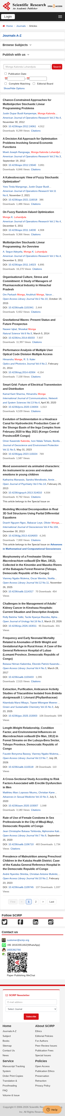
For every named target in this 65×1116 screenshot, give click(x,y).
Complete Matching (19, 83)
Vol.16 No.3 (36, 621)
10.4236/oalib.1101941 (21, 307)
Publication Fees (44, 1050)
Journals (21, 26)
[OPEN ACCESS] (54, 5)
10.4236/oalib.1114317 (20, 591)
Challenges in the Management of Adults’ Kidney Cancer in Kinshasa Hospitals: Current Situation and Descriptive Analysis (31, 607)
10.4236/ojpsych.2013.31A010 (25, 492)
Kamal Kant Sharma (14, 394)
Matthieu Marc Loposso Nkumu (20, 792)
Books (6, 1040)
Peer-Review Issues (46, 1045)
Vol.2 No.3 (55, 156)
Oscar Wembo (38, 578)
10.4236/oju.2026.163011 (22, 625)
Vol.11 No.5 (9, 449)
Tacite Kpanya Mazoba (37, 617)
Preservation (42, 1076)
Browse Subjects (16, 45)
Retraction (40, 1080)
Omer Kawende (16, 441)
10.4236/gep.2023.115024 (22, 453)
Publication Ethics (44, 1071)
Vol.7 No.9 (40, 835)
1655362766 (14, 949)
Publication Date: (17, 73)
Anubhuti (35, 294)
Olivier (51, 522)
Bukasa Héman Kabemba (17, 663)
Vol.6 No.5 (26, 333)
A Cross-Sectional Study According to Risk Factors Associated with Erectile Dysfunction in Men (32, 783)
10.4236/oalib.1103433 (21, 677)
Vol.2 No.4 (55, 117)
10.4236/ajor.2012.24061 (22, 126)
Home (9, 26)
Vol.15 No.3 (47, 707)
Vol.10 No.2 (41, 878)
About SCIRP (45, 1026)
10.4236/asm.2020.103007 (23, 805)
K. (14, 217)
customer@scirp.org (18, 940)
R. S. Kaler (29, 359)
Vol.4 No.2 (41, 363)
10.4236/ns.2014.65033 (21, 337)
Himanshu (12, 359)
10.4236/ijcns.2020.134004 (23, 406)
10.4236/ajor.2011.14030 (22, 230)
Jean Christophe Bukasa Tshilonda (22, 831)
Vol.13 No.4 (33, 402)
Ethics (38, 1031)
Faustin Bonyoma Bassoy (17, 753)
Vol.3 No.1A (39, 484)
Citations (36, 130)
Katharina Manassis (13, 479)
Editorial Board (45, 83)
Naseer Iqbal (10, 329)
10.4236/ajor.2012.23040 (22, 165)
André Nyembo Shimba (15, 874)
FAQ (5, 1090)
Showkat (27, 329)
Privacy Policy (42, 1085)
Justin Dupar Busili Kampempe (19, 113)
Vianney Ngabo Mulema (16, 578)
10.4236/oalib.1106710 (21, 844)
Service (8, 1061)
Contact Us (9, 1050)
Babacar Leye (34, 522)
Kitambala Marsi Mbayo (16, 702)
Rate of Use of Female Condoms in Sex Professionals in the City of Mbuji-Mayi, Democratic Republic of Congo (28, 822)
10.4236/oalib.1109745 (21, 887)
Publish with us (15, 54)
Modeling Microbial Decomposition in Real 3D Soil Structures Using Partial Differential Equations (31, 513)
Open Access (42, 1066)
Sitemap (7, 1045)
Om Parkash (14, 294)
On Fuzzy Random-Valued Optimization (28, 212)
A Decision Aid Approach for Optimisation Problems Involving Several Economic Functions (30, 142)
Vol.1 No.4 (55, 221)
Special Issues (43, 1055)
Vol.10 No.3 (42, 796)
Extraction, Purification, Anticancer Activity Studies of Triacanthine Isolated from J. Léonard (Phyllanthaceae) (32, 693)
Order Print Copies (13, 1076)
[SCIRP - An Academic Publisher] (24, 5)
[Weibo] (50, 921)
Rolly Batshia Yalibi (13, 617)
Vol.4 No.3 (40, 668)
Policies (41, 1061)
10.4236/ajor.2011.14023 (22, 264)
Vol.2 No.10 (41, 298)
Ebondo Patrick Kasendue (46, 663)
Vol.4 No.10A (51, 527)
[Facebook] (20, 921)
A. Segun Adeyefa (12, 251)
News (6, 1055)
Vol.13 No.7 (41, 758)
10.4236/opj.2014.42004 (21, 372)
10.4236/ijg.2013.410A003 (22, 535)
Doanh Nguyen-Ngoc (14, 522)
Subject (7, 1036)
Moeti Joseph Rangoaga (16, 152)
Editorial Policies (44, 1036)
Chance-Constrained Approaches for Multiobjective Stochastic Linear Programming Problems (27, 104)
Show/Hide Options (14, 88)
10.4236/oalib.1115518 (20, 766)
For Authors (41, 1040)
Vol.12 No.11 (42, 582)
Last (51, 901)
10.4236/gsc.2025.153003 (22, 715)
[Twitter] (4, 921)
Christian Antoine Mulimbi (43, 874)
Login (8, 16)
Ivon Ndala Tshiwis (41, 441)
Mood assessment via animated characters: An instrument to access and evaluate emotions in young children (31, 470)
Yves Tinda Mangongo (15, 186)
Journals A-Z (9, 1031)
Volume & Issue (11, 1095)
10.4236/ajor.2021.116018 (22, 199)
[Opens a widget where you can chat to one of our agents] (52, 1110)
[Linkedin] (35, 921)
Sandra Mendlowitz (36, 479)
